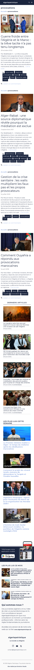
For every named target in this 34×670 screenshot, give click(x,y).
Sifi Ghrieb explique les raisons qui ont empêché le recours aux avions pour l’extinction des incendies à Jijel (16, 352)
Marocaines (22, 291)
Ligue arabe (9, 72)
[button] (29, 2)
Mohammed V (23, 156)
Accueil (3, 11)
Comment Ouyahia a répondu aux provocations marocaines (16, 260)
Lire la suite (12, 150)
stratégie (21, 161)
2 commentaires (17, 412)
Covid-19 (8, 216)
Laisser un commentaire (12, 84)
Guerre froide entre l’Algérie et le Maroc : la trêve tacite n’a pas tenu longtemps (16, 42)
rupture (6, 161)
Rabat (16, 75)
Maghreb (19, 72)
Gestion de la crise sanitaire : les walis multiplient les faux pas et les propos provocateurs (15, 184)
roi (29, 158)
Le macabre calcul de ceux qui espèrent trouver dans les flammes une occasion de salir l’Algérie (16, 324)
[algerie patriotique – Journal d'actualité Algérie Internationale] (10, 2)
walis (4, 219)
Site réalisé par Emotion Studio (17, 666)
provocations (7, 75)
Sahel (13, 77)
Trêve (5, 79)
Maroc (14, 156)
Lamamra (20, 154)
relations (23, 158)
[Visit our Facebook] (13, 646)
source (13, 161)
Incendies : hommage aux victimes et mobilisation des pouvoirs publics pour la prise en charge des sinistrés (16, 381)
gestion (15, 216)
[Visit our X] (21, 646)
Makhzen (6, 156)
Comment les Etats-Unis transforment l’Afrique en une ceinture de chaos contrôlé (14, 408)
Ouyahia (6, 294)
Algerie (8, 291)
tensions (24, 294)
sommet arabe (21, 77)
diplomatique (10, 154)
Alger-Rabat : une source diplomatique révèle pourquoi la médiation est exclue (16, 121)
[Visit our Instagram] (17, 646)
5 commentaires (17, 384)
